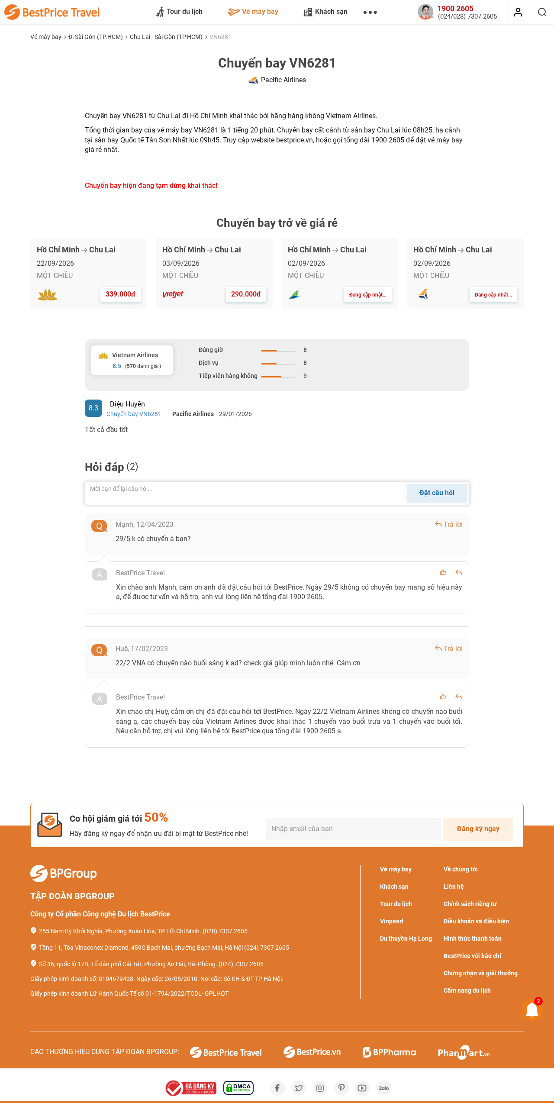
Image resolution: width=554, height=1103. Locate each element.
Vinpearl (391, 921)
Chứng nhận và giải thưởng (481, 973)
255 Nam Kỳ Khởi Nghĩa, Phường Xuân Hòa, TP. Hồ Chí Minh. (120, 931)
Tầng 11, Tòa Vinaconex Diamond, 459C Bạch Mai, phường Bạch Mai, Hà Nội (141, 947)
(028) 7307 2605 (225, 931)
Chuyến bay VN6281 (133, 413)
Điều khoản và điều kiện (476, 921)
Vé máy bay (260, 11)
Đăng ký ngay (478, 829)
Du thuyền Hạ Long (406, 938)
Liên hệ (454, 886)
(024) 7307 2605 (266, 947)
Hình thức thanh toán (473, 938)
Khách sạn (331, 11)
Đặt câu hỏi (436, 493)
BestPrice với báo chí (472, 955)
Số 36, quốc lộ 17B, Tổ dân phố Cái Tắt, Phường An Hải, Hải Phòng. (128, 964)
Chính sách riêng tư (470, 903)
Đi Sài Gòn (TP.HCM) (96, 36)
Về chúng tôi (461, 869)
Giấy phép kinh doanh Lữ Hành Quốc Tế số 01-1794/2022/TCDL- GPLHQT (129, 993)
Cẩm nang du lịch (467, 990)
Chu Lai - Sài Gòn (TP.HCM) (167, 36)
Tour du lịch (185, 11)
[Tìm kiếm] (542, 12)
